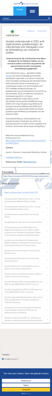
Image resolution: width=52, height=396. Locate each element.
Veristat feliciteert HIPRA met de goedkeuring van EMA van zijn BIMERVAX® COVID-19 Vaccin (23, 283)
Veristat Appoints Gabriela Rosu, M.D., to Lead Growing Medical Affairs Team (22, 208)
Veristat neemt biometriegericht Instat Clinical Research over (22, 252)
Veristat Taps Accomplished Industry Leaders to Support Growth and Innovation (23, 275)
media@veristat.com (14, 157)
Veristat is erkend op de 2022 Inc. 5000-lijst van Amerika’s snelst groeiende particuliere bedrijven (23, 319)
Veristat (9, 76)
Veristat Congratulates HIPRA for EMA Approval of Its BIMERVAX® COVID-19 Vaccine (23, 290)
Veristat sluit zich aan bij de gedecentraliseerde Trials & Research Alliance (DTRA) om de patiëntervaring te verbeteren (22, 310)
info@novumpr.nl (11, 359)
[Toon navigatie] (32, 11)
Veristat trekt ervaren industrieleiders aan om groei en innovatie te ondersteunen (22, 267)
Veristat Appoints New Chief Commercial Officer (23, 222)
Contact (20, 9)
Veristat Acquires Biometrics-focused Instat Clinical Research (21, 259)
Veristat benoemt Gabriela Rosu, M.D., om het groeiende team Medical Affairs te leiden (22, 200)
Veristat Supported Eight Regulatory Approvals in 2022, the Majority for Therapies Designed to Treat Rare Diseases (23, 299)
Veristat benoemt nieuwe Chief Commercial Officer (21, 215)
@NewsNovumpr (29, 162)
